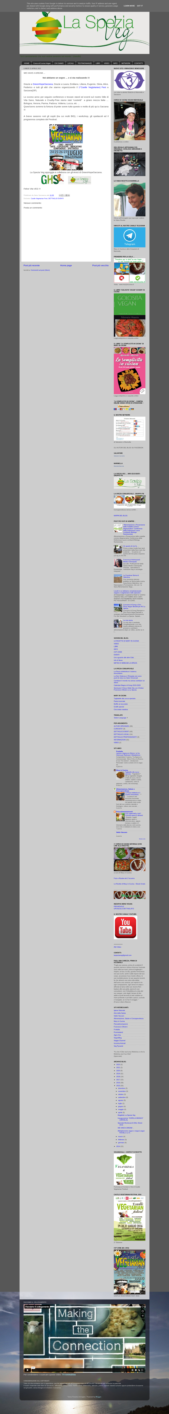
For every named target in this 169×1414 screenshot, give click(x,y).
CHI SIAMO (59, 63)
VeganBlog (118, 1038)
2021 (118, 1067)
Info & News (118, 660)
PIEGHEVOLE (119, 906)
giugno (121, 1106)
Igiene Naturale (119, 1010)
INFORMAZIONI (120, 740)
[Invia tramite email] (60, 195)
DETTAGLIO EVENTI (56, 198)
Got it (140, 6)
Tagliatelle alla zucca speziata (124, 698)
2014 (118, 1146)
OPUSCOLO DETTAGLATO (124, 909)
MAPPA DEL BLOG (120, 516)
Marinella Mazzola (119, 466)
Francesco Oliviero (120, 1027)
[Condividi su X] (64, 195)
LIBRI (98, 63)
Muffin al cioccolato (121, 704)
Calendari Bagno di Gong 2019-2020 (127, 685)
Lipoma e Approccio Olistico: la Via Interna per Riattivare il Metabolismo (128, 754)
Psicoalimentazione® (124, 812)
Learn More (129, 6)
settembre (122, 1097)
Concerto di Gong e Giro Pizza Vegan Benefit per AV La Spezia (134, 606)
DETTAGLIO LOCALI (121, 734)
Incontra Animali (119, 1043)
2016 (118, 1083)
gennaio (121, 1142)
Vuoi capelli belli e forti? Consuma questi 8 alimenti (134, 814)
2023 (118, 1064)
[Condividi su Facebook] (66, 195)
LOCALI (71, 63)
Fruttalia (119, 751)
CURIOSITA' (118, 729)
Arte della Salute (120, 1013)
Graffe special (119, 707)
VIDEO (106, 63)
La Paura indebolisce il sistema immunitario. (132, 794)
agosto (121, 1100)
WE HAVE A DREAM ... (126, 1128)
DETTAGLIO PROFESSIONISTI (125, 737)
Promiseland (118, 1032)
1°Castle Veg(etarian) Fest (92, 87)
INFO (115, 63)
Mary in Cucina (122, 770)
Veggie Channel (119, 1040)
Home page (66, 265)
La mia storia (128, 620)
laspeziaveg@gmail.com (123, 955)
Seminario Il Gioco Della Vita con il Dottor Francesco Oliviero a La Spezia (129, 689)
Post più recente (32, 265)
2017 (118, 1080)
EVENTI (117, 655)
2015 (118, 1086)
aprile (120, 1112)
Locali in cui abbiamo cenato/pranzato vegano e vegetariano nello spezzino (127, 592)
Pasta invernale (119, 701)
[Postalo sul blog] (62, 195)
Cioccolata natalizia (121, 709)
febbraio (121, 1139)
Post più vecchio (100, 265)
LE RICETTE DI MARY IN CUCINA (126, 641)
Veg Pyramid (118, 1046)
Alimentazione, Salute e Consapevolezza (125, 790)
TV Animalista (69, 1374)
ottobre (121, 1094)
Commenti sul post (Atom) (40, 270)
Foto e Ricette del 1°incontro (124, 878)
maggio (121, 1109)
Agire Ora (117, 1035)
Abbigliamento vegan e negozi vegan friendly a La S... (131, 1132)
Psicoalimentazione (121, 1024)
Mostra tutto (142, 839)
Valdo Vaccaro (121, 832)
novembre (122, 1091)
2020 (118, 1070)
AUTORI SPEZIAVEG (121, 726)
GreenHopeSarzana (43, 84)
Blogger (98, 1397)
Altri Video (117, 947)
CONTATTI (138, 63)
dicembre (121, 1088)
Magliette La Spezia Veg (126, 1115)
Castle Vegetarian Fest (39, 198)
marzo (120, 1136)
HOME (26, 63)
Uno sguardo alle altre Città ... (125, 657)
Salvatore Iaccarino (119, 456)
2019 (118, 1073)
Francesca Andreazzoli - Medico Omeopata (132, 560)
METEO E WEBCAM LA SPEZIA (125, 663)
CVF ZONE (118, 652)
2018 (118, 1076)
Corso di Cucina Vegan (42, 63)
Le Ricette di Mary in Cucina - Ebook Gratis (129, 884)
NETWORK (126, 63)
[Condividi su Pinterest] (69, 195)
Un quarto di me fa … (131, 546)
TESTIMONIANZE (85, 63)
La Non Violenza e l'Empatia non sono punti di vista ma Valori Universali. (128, 677)
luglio (120, 1103)
